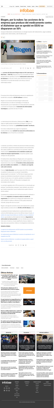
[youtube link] (4, 390)
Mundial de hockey (28, 14)
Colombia (29, 6)
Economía (3, 16)
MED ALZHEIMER (5, 267)
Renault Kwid (38, 14)
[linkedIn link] (9, 390)
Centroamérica (16, 393)
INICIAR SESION (49, 6)
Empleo (27, 385)
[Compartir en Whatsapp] (21, 68)
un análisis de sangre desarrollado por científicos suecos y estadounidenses (17, 215)
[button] (2, 6)
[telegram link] (7, 390)
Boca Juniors (15, 14)
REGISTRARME (42, 6)
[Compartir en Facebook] (23, 68)
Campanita (34, 14)
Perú (17, 392)
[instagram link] (9, 388)
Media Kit (37, 392)
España (33, 6)
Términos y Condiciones (47, 383)
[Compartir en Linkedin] (28, 68)
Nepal (47, 14)
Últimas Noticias (17, 395)
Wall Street (12, 267)
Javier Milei (43, 14)
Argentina (17, 6)
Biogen (17, 267)
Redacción (27, 383)
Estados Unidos (23, 6)
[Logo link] (27, 10)
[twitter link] (7, 388)
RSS (17, 397)
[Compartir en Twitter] (26, 68)
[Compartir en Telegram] (30, 68)
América (17, 383)
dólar (22, 267)
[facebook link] (4, 388)
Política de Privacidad (47, 385)
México (37, 6)
